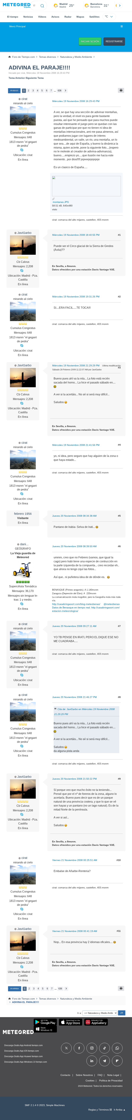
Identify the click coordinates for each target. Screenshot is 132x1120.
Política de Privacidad (111, 1080)
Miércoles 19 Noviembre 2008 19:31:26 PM (76, 296)
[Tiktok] (104, 1048)
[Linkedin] (91, 1061)
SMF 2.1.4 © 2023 (35, 1105)
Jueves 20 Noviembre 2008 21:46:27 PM (74, 697)
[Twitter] (66, 1048)
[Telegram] (104, 1061)
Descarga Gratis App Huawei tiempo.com (23, 1056)
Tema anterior (17, 78)
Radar (67, 16)
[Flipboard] (117, 1061)
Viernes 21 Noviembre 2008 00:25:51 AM (74, 860)
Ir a (79, 1013)
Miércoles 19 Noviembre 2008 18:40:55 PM (76, 235)
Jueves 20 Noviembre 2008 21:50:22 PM (74, 778)
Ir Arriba (14, 989)
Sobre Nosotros (84, 1075)
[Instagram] (92, 1048)
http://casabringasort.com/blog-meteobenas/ (76, 604)
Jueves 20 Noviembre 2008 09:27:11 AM (74, 626)
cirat (24, 99)
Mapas (80, 16)
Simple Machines (55, 1105)
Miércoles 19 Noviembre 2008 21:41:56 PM (76, 445)
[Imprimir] (121, 90)
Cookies (90, 1080)
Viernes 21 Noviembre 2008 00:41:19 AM (74, 931)
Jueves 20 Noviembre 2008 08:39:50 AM (74, 546)
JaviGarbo (24, 233)
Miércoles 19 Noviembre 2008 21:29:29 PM (76, 365)
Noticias (28, 16)
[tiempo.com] (16, 5)
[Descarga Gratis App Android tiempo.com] (45, 1022)
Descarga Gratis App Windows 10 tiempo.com (25, 1062)
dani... (24, 544)
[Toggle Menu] (122, 26)
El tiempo (12, 16)
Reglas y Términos (98, 1109)
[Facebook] (79, 1048)
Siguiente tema (35, 78)
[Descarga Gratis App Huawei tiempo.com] (96, 1022)
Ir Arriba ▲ (119, 1109)
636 (59, 90)
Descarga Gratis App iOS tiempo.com (21, 1051)
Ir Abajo (14, 91)
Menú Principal (17, 26)
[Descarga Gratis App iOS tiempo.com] (70, 1022)
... (55, 90)
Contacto (65, 1075)
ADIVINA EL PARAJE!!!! (39, 67)
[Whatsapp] (117, 1048)
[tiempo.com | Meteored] (18, 1031)
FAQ (100, 1075)
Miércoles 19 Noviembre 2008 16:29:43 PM (76, 101)
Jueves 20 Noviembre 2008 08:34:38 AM (74, 515)
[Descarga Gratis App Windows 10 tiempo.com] (45, 1029)
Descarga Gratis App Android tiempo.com (23, 1045)
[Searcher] (42, 5)
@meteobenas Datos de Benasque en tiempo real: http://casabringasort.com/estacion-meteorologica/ (86, 607)
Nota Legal (113, 1075)
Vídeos (42, 16)
